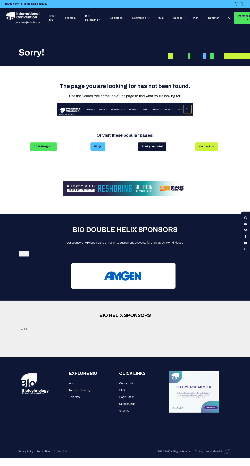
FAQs (98, 146)
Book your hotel (152, 146)
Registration (127, 397)
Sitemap (124, 410)
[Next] (236, 4)
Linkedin (245, 224)
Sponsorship (127, 403)
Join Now (74, 397)
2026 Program (43, 146)
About (73, 383)
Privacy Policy (26, 451)
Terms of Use (43, 451)
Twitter (245, 230)
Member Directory (80, 390)
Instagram (245, 217)
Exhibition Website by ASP (208, 451)
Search (229, 18)
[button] (53, 18)
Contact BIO (60, 451)
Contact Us (206, 146)
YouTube (245, 243)
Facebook (245, 236)
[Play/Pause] (242, 4)
